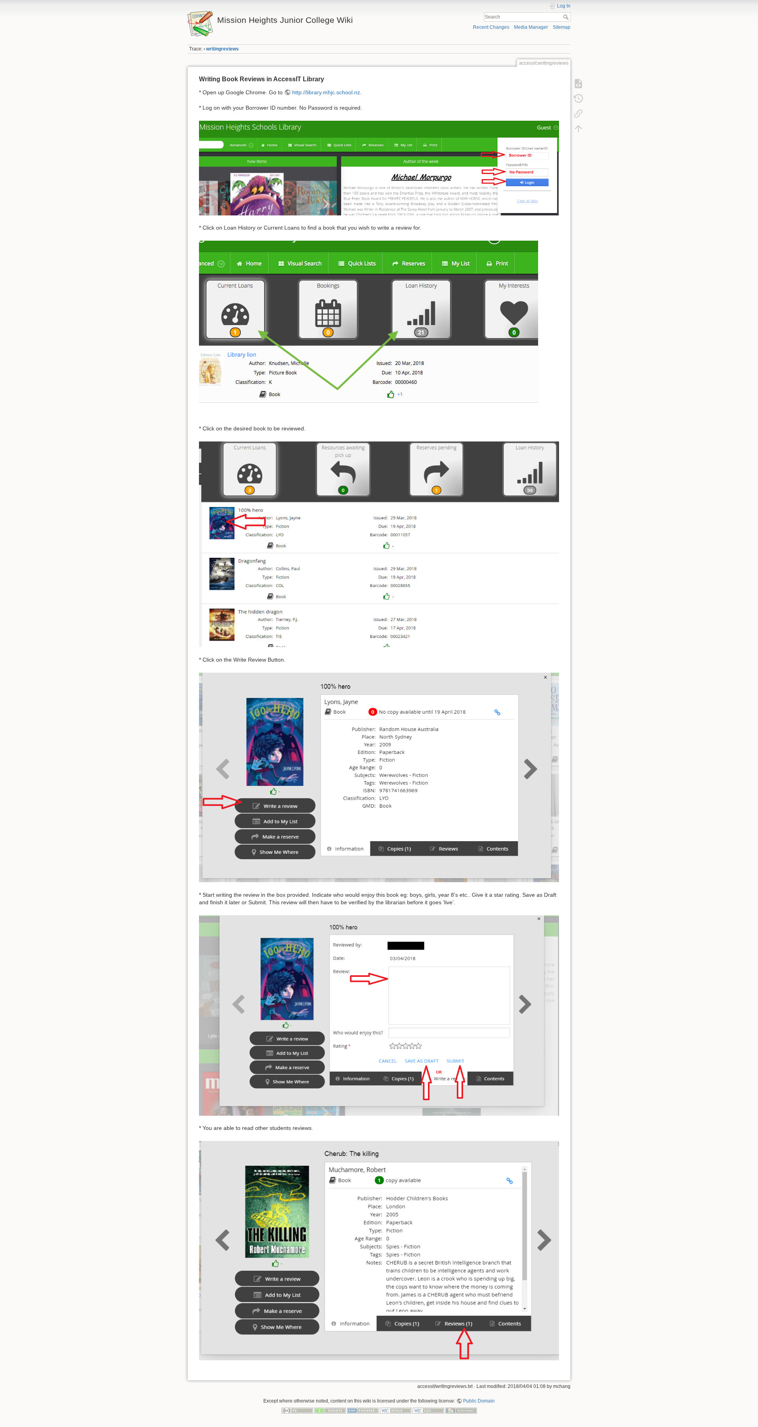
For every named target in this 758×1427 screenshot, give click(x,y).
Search (566, 17)
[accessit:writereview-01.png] (379, 168)
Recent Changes (491, 27)
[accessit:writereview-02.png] (379, 544)
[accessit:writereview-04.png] (379, 1015)
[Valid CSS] (428, 1410)
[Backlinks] (578, 113)
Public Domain (479, 1401)
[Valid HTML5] (395, 1410)
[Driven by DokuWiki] (461, 1410)
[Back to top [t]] (578, 128)
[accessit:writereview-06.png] (368, 328)
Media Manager (531, 27)
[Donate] (330, 1410)
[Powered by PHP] (363, 1410)
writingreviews (222, 49)
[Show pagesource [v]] (578, 83)
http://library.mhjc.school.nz (326, 92)
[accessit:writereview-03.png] (379, 777)
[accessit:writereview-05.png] (379, 1250)
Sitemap (561, 27)
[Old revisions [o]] (578, 98)
